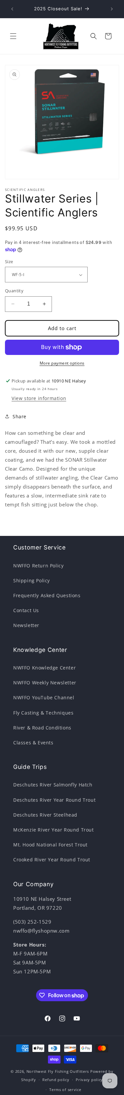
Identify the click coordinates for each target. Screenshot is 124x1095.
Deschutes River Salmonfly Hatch (53, 784)
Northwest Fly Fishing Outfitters (57, 1071)
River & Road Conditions (42, 727)
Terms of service (65, 1089)
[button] (13, 36)
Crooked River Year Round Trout (51, 859)
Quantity (14, 291)
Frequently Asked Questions (47, 595)
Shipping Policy (31, 580)
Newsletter (26, 625)
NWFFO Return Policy (38, 565)
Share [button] (19, 416)
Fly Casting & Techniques (43, 713)
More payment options (62, 363)
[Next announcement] (111, 9)
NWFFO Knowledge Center (44, 667)
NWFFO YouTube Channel (43, 697)
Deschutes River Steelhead (45, 815)
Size (9, 261)
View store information (39, 398)
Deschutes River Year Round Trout (54, 800)
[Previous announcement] (12, 9)
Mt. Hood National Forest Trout (50, 844)
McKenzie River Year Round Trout (53, 830)
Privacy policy (89, 1079)
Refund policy (55, 1079)
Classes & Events (33, 742)
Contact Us (26, 610)
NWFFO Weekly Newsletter (44, 682)
